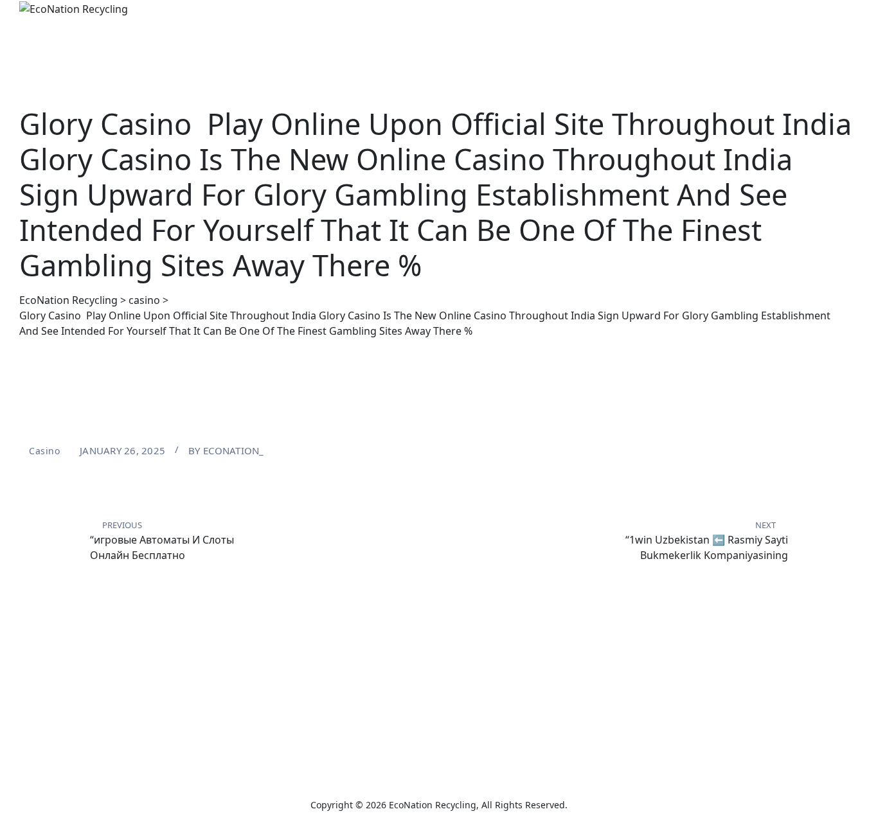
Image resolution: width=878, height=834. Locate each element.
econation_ (233, 450)
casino (44, 451)
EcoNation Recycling (432, 805)
